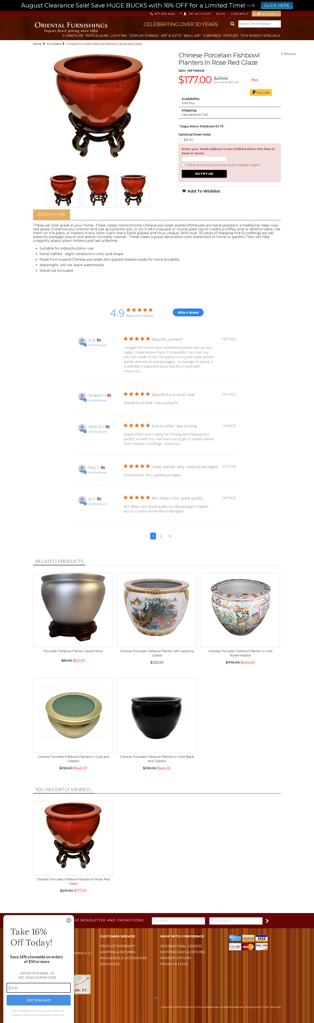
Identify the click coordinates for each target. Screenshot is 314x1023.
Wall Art (192, 36)
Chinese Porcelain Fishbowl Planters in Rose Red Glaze (73, 881)
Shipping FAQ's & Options (182, 952)
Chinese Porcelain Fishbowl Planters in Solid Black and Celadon (157, 759)
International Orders (180, 946)
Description (51, 215)
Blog (221, 13)
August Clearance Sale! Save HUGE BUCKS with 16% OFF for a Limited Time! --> (155, 5)
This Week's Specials (260, 36)
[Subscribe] (267, 920)
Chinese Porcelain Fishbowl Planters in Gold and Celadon (73, 759)
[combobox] (259, 24)
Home (37, 43)
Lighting (118, 36)
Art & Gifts (171, 36)
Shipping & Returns (117, 952)
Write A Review (188, 312)
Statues (230, 36)
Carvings (212, 36)
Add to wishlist (203, 191)
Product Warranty (117, 946)
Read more (132, 371)
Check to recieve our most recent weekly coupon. (223, 165)
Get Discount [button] (39, 1000)
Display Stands (144, 36)
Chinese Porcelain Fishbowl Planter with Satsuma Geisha (157, 653)
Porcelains (97, 36)
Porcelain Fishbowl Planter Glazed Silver (73, 651)
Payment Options (175, 958)
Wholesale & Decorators (123, 958)
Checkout (240, 13)
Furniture (73, 36)
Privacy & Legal (174, 964)
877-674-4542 (164, 13)
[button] (144, 536)
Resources (110, 964)
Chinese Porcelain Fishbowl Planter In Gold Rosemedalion (240, 653)
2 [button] (161, 536)
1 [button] (153, 536)
